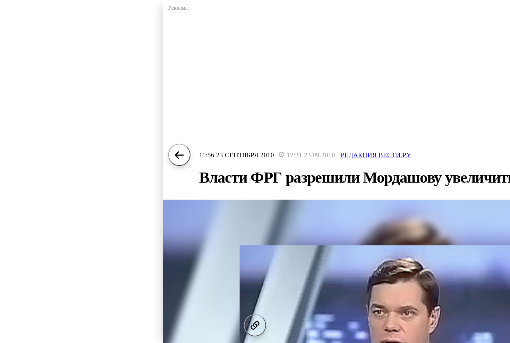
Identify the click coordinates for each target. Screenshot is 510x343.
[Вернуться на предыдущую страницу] (179, 155)
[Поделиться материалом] (255, 325)
